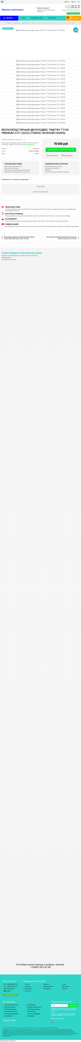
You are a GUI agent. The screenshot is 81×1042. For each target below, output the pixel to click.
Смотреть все (6, 257)
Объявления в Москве (8, 1041)
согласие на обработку (57, 1015)
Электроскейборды (33, 1014)
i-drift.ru (8, 991)
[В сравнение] (68, 156)
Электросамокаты (10, 1009)
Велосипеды (31, 1005)
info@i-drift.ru (10, 989)
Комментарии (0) (40, 192)
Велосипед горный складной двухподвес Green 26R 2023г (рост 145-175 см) (19, 237)
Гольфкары (31, 1016)
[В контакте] (52, 1022)
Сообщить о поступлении (61, 149)
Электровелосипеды (11, 1005)
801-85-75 (72, 8)
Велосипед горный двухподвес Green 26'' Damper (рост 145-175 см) (62, 237)
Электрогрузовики (33, 1009)
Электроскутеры (9, 1007)
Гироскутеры (8, 1016)
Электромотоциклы (10, 1011)
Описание (40, 186)
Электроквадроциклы (11, 1014)
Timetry (33, 23)
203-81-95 (72, 6)
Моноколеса (31, 1011)
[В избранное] (53, 156)
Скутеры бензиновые (34, 1007)
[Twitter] (55, 1022)
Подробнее (29, 144)
